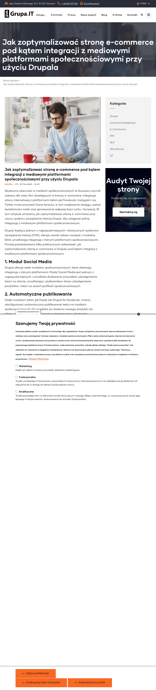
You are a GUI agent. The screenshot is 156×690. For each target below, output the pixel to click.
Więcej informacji (39, 359)
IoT (111, 155)
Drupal (9, 184)
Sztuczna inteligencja (122, 123)
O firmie (117, 14)
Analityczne (26, 391)
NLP (112, 142)
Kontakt (132, 14)
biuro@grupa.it (91, 4)
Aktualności (117, 149)
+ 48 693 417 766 (70, 4)
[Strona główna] (19, 13)
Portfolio (56, 14)
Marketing (25, 366)
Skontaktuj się (128, 212)
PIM (112, 136)
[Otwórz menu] (148, 14)
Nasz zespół (88, 14)
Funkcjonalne (27, 377)
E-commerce (118, 129)
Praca (71, 14)
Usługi (40, 14)
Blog (104, 14)
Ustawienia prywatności (28, 312)
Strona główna (11, 81)
